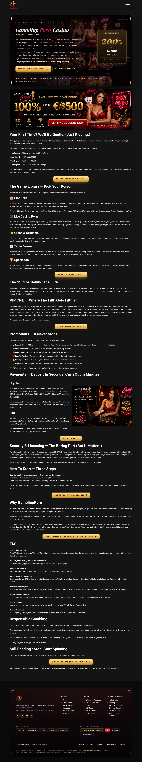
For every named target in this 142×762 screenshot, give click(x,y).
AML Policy (111, 744)
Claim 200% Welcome (65, 69)
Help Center (113, 700)
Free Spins (90, 705)
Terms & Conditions (116, 708)
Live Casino (67, 703)
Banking (112, 703)
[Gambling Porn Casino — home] (19, 698)
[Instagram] (31, 716)
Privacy (90, 744)
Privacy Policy (114, 711)
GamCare (115, 730)
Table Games (68, 705)
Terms (81, 744)
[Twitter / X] (18, 716)
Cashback (90, 713)
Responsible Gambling (114, 714)
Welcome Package (93, 700)
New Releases (68, 711)
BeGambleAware (87, 734)
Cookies (100, 744)
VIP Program (91, 708)
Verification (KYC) (116, 705)
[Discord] (27, 716)
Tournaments (91, 711)
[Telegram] (22, 716)
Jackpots (66, 708)
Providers (66, 713)
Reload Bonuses (92, 703)
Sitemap (123, 744)
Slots (65, 700)
